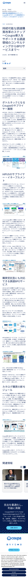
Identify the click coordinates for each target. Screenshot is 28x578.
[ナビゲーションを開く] (24, 3)
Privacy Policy (19, 558)
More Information (14, 569)
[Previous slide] (21, 467)
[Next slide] (24, 467)
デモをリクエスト (14, 550)
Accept (14, 572)
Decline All (14, 575)
